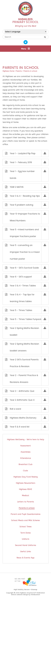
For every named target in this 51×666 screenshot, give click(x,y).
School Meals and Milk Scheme (25, 520)
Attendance (25, 458)
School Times (26, 526)
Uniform (25, 539)
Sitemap (34, 589)
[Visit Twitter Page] (25, 42)
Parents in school (30, 71)
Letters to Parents (25, 502)
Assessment (25, 446)
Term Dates (25, 533)
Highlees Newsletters (25, 483)
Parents (19, 71)
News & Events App (25, 558)
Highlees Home (8, 71)
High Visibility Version (22, 589)
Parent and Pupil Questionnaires (25, 514)
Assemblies (25, 452)
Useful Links (25, 551)
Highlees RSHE (25, 489)
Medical (25, 495)
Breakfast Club (25, 464)
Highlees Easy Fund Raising (25, 477)
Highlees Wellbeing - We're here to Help (25, 439)
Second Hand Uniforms (25, 545)
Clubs (25, 470)
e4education (35, 594)
